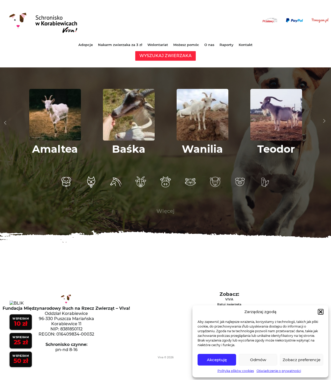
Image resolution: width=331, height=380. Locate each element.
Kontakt (246, 45)
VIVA (229, 299)
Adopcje (85, 45)
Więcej (165, 211)
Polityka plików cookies (235, 371)
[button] (320, 311)
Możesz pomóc (186, 45)
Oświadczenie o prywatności (279, 371)
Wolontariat (157, 45)
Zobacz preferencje (301, 359)
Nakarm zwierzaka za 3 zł (120, 45)
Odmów (258, 359)
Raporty (227, 45)
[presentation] (5, 122)
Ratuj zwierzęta (229, 304)
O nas (209, 45)
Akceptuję (217, 359)
